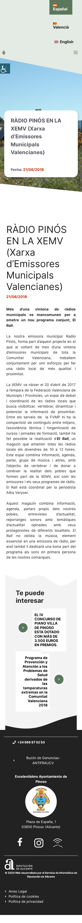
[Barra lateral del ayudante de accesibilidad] (5, 68)
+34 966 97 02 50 (31, 742)
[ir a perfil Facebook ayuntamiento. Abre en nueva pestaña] (20, 842)
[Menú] (75, 52)
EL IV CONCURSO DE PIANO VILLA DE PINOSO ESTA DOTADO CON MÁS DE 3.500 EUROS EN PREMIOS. (47, 630)
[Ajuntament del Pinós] (3, 52)
